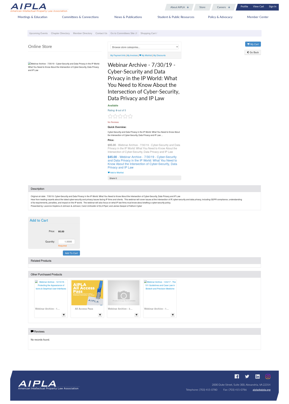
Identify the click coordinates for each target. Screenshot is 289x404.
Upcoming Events (38, 33)
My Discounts (159, 55)
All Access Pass (84, 308)
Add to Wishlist (117, 172)
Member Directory (82, 33)
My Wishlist (146, 55)
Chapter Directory (60, 33)
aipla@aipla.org (261, 389)
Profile (244, 6)
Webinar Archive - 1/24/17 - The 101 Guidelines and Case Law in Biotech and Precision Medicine (156, 308)
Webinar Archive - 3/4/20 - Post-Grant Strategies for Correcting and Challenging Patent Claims (120, 308)
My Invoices (132, 55)
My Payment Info (117, 55)
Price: (52, 231)
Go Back (254, 52)
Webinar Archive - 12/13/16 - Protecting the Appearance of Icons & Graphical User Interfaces (47, 308)
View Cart (258, 6)
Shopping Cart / (148, 33)
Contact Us (101, 33)
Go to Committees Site (122, 33)
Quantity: (50, 241)
